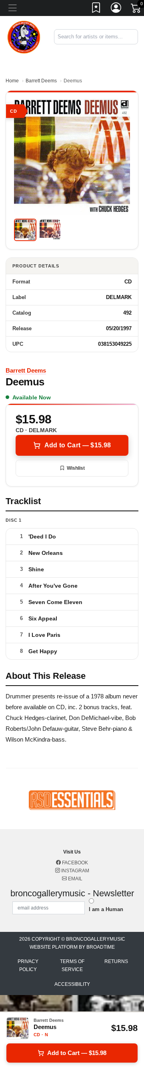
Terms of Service (72, 965)
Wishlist (76, 468)
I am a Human (106, 909)
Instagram (74, 871)
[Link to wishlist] (96, 9)
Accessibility (72, 984)
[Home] (24, 36)
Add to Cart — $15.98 (77, 445)
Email (74, 879)
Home (12, 81)
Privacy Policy (28, 965)
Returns (116, 961)
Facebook (74, 863)
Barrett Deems (41, 81)
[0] (136, 10)
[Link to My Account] (116, 9)
